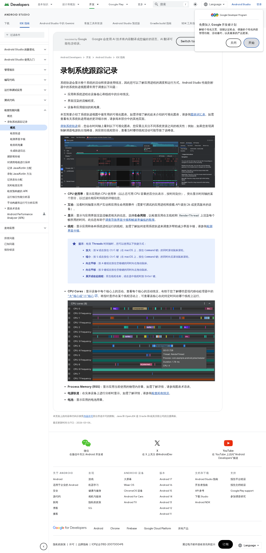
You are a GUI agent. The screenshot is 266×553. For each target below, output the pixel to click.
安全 (55, 490)
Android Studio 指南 (206, 479)
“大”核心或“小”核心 (81, 296)
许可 (71, 544)
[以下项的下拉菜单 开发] (99, 4)
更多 (140, 4)
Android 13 (166, 502)
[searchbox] (24, 35)
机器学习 (93, 485)
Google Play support (242, 490)
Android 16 (166, 485)
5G (90, 508)
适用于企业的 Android (65, 485)
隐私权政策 (94, 502)
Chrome (115, 528)
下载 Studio (201, 496)
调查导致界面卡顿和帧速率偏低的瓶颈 (130, 220)
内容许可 (88, 416)
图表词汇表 (198, 114)
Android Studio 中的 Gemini (57, 23)
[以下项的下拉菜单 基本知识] (53, 4)
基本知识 (43, 4)
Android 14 (166, 496)
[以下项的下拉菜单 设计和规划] (80, 4)
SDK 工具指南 (189, 23)
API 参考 (199, 490)
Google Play (116, 4)
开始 (251, 43)
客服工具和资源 (93, 23)
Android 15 (166, 490)
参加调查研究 (238, 496)
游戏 (91, 479)
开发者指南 (201, 485)
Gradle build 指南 (160, 23)
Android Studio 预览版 (126, 23)
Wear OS (129, 485)
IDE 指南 (25, 23)
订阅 (226, 544)
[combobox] (171, 4)
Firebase (132, 528)
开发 (91, 4)
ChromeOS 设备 (133, 490)
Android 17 (166, 479)
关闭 (234, 43)
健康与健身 (94, 490)
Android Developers (70, 57)
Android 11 (166, 513)
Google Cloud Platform (157, 528)
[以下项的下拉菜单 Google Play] (129, 4)
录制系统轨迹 (69, 126)
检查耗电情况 (160, 393)
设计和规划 (68, 4)
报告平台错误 (238, 479)
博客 (55, 508)
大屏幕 (128, 479)
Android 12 (166, 508)
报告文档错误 (238, 485)
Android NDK (202, 502)
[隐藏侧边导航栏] (43, 546)
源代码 (57, 496)
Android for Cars (133, 496)
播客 (55, 513)
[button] (21, 49)
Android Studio (241, 4)
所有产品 (183, 528)
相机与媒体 (94, 496)
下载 (7, 23)
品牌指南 (83, 544)
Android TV (130, 502)
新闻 (55, 502)
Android (57, 479)
